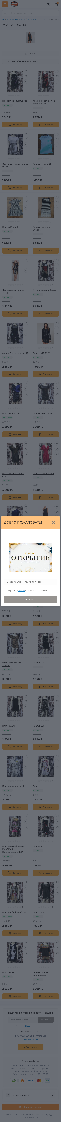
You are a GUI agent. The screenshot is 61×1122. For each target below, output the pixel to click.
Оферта (21, 591)
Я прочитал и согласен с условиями (27, 591)
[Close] (53, 522)
